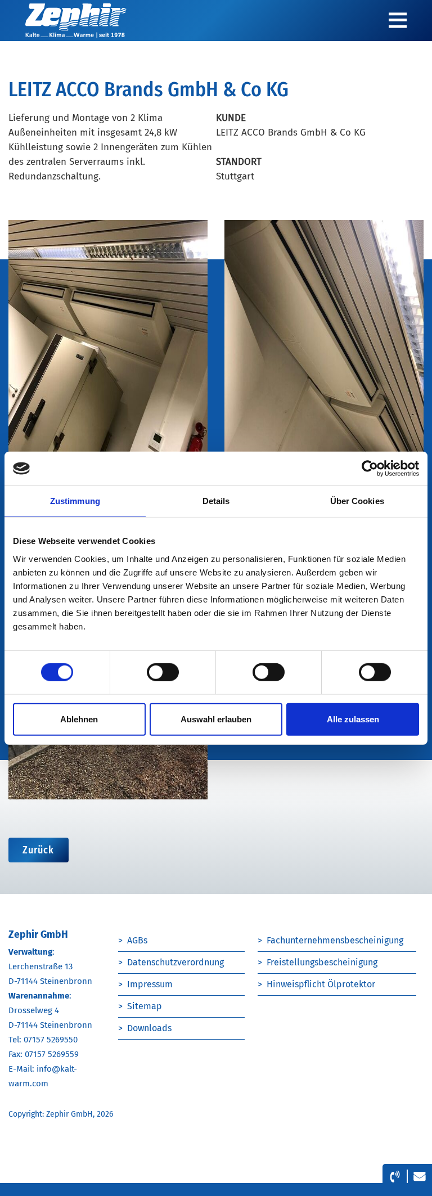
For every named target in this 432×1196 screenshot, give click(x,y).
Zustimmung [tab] (75, 501)
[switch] (163, 672)
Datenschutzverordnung (175, 962)
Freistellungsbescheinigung (322, 962)
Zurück (38, 850)
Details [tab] (216, 501)
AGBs (137, 940)
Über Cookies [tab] (357, 501)
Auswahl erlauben (216, 718)
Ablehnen (79, 718)
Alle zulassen (353, 718)
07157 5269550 (51, 1040)
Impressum (150, 984)
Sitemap (144, 1006)
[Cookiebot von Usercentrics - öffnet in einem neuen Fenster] (370, 468)
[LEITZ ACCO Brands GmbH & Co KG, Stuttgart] (108, 360)
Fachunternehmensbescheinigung (335, 940)
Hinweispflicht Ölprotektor (321, 984)
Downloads (149, 1028)
